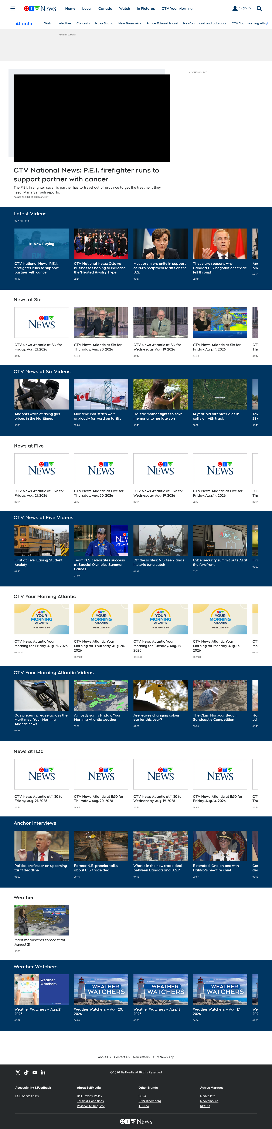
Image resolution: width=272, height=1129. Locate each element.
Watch (124, 9)
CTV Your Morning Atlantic (252, 23)
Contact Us (122, 1057)
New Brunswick (129, 23)
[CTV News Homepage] (40, 8)
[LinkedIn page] (43, 1072)
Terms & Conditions (90, 1101)
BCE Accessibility (27, 1096)
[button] (249, 254)
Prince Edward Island (162, 23)
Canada (105, 9)
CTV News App (163, 1057)
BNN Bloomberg (150, 1101)
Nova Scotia (104, 23)
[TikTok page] (26, 1072)
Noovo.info (207, 1096)
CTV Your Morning (177, 9)
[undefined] (41, 254)
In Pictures (146, 9)
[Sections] (12, 8)
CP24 (142, 1096)
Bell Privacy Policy (89, 1096)
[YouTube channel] (34, 1072)
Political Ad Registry (91, 1106)
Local (87, 9)
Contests (83, 23)
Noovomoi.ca (209, 1101)
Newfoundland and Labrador (205, 23)
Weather (65, 23)
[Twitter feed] (17, 1072)
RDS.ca (205, 1106)
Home (70, 9)
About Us (104, 1057)
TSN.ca (144, 1106)
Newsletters (141, 1057)
